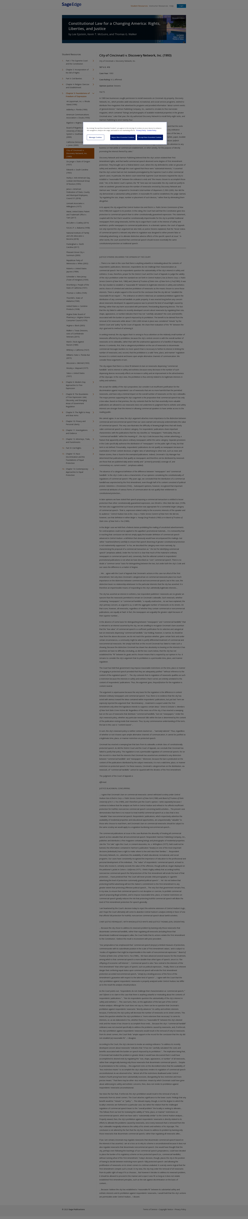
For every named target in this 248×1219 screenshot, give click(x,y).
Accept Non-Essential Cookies (150, 137)
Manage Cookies (95, 137)
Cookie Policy (151, 130)
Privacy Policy (141, 130)
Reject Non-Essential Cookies (123, 137)
